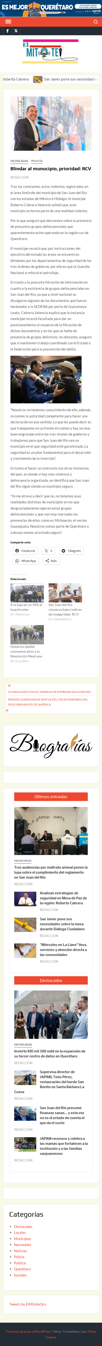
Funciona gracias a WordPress (28, 1331)
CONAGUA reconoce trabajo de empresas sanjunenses (49, 692)
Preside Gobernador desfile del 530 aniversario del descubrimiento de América (48, 702)
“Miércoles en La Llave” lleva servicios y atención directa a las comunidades (63, 950)
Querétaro (22, 1269)
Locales (20, 1232)
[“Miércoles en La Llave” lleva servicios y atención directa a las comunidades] (25, 950)
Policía (36, 161)
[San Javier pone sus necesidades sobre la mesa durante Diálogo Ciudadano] (23, 79)
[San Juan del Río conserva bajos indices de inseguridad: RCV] (65, 593)
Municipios (22, 860)
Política (20, 1263)
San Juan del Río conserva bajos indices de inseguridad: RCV (65, 609)
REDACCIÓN (19, 177)
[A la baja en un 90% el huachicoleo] (27, 593)
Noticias (20, 1251)
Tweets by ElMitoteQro (27, 1304)
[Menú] (8, 21)
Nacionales (22, 1244)
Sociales (20, 1275)
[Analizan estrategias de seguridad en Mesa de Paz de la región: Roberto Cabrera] (25, 898)
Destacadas (19, 161)
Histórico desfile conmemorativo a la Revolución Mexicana (26, 651)
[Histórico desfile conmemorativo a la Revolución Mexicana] (27, 634)
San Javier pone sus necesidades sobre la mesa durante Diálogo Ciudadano (62, 924)
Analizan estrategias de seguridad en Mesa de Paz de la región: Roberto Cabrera (63, 898)
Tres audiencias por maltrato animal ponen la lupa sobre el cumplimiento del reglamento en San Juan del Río (51, 872)
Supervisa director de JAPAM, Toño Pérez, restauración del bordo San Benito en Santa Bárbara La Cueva (49, 1082)
